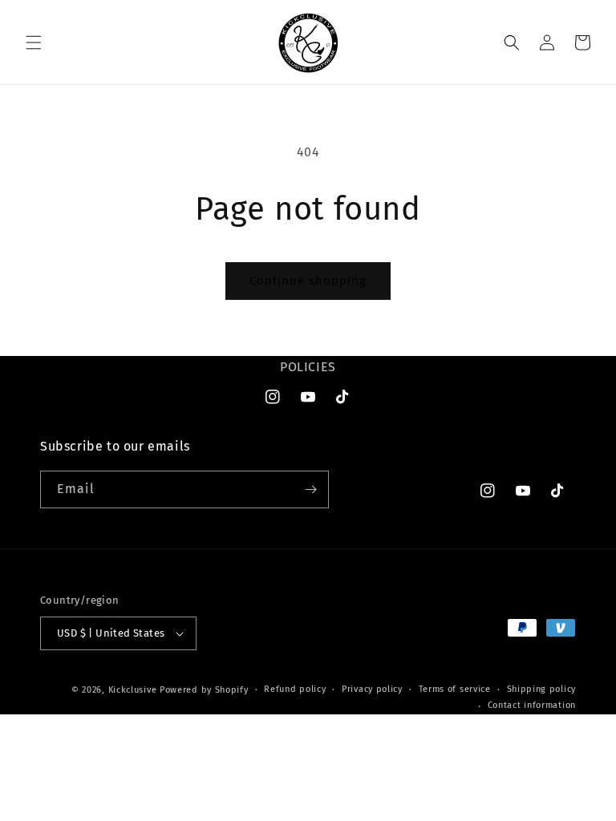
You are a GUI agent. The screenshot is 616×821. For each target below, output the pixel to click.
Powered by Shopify (204, 690)
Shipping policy (542, 689)
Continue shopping (308, 280)
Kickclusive (134, 690)
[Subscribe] (310, 489)
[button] (33, 42)
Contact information (532, 705)
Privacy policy (372, 689)
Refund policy (295, 689)
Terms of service (455, 689)
